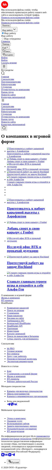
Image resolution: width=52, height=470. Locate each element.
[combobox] (13, 461)
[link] (6, 51)
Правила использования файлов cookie (20, 22)
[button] (4, 57)
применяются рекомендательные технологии (25, 437)
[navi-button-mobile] (4, 66)
